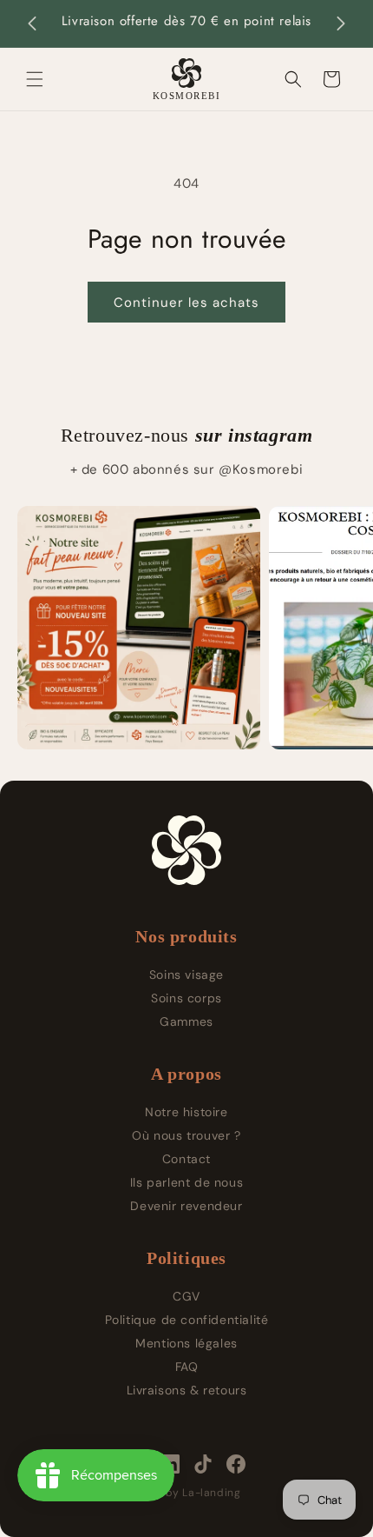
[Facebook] (235, 1464)
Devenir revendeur (186, 1206)
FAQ (187, 1366)
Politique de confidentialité (187, 1319)
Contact (186, 1159)
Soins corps (186, 998)
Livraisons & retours (187, 1390)
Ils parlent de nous (186, 1182)
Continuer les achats (186, 302)
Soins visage (186, 974)
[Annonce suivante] (341, 23)
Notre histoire (186, 1112)
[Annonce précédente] (32, 23)
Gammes (186, 1021)
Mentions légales (186, 1343)
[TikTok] (203, 1464)
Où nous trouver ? (186, 1135)
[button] (35, 79)
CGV (186, 1296)
